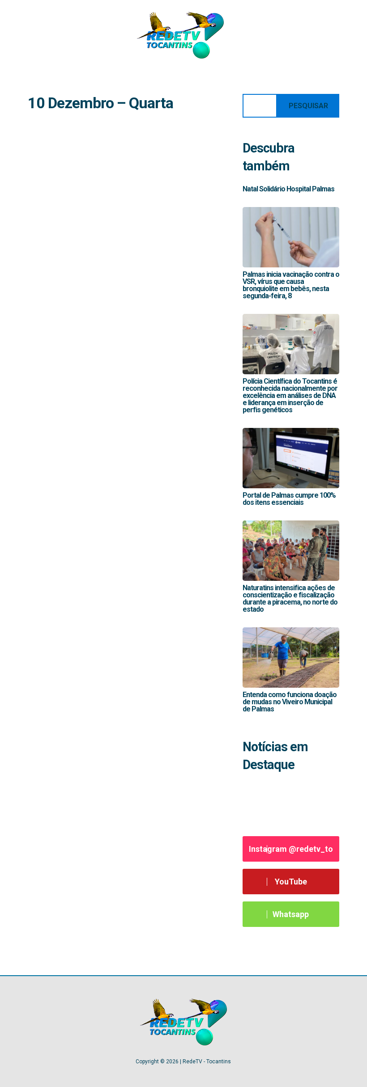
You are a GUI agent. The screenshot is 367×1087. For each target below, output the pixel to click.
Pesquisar (308, 106)
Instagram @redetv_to (291, 849)
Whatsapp (291, 914)
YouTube (291, 881)
